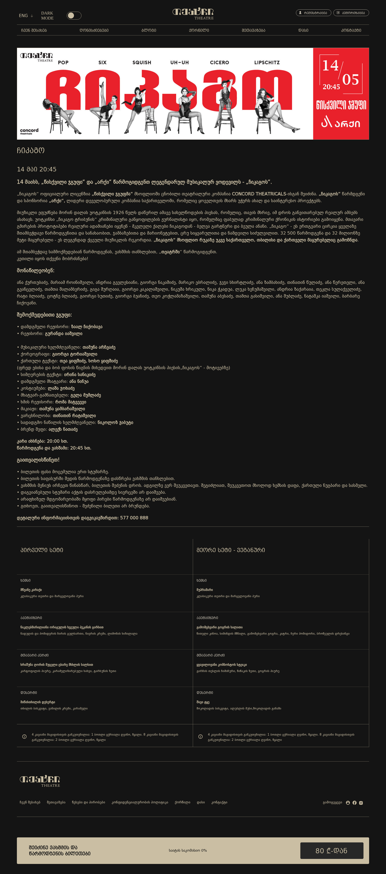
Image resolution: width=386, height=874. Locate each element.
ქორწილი (182, 802)
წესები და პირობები (88, 802)
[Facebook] (354, 803)
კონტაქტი (219, 802)
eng (24, 15)
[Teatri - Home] (193, 13)
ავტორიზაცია (353, 13)
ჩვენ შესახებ (30, 802)
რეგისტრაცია (315, 13)
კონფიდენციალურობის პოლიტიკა (140, 802)
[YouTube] (348, 803)
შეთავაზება (56, 802)
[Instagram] (361, 803)
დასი (201, 802)
